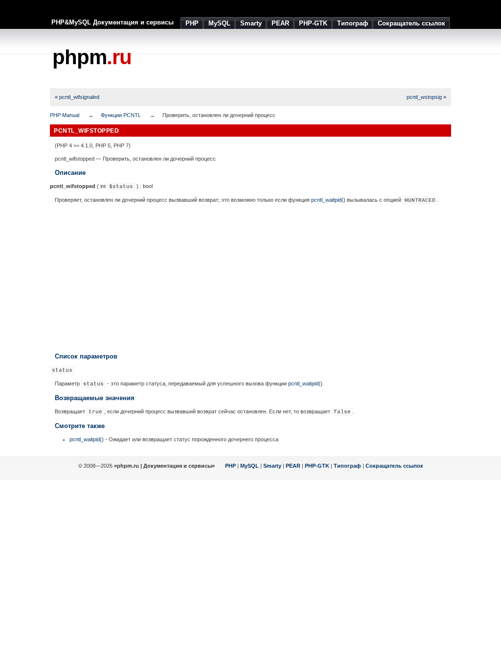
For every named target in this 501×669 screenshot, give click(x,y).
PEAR (293, 466)
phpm (92, 57)
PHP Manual (64, 115)
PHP (230, 466)
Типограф (347, 466)
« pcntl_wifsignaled (77, 97)
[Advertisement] (273, 59)
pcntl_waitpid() (328, 200)
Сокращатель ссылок (394, 466)
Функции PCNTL (121, 115)
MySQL (249, 466)
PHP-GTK (317, 466)
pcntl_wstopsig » (426, 97)
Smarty (272, 466)
